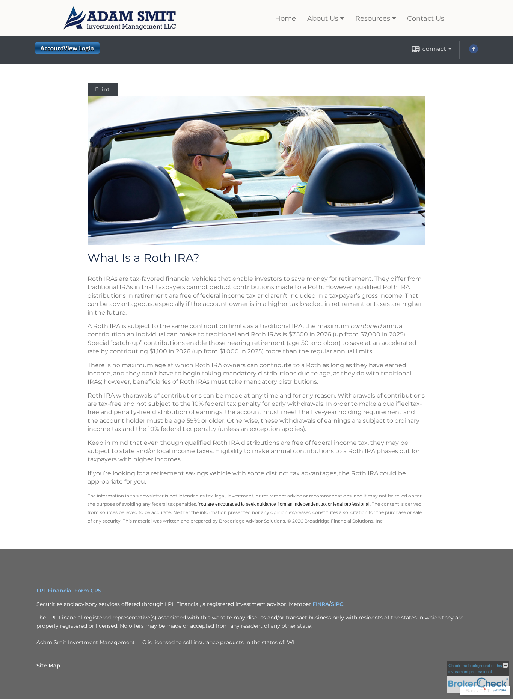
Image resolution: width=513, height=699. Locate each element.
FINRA (320, 604)
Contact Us (425, 18)
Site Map (48, 665)
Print (102, 89)
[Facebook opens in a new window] (473, 51)
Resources (372, 18)
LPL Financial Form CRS (68, 590)
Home (285, 18)
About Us (322, 18)
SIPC (337, 604)
